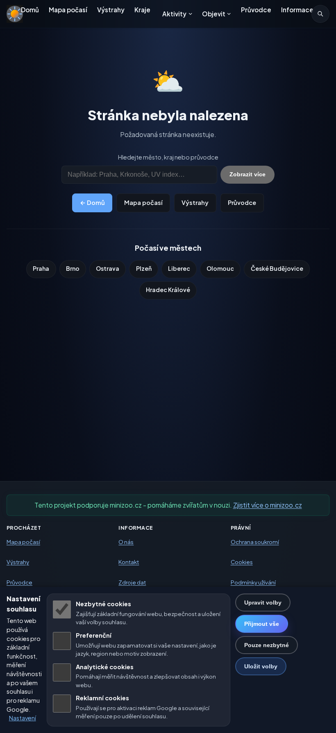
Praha (41, 268)
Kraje (142, 9)
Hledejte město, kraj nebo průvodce (168, 157)
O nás (126, 541)
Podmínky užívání (253, 582)
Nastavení (22, 718)
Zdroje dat (132, 582)
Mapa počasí (68, 9)
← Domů (92, 202)
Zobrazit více (247, 174)
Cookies (242, 562)
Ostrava (107, 268)
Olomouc (220, 268)
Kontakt (128, 562)
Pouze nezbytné (266, 645)
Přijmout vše (261, 624)
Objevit (213, 14)
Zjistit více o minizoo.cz (267, 505)
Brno (72, 268)
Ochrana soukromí (255, 541)
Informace (297, 9)
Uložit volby (260, 666)
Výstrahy (111, 9)
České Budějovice (277, 268)
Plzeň (144, 268)
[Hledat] (320, 14)
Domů (30, 9)
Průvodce (256, 9)
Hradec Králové (168, 289)
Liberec (179, 268)
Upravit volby (263, 602)
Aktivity (174, 14)
